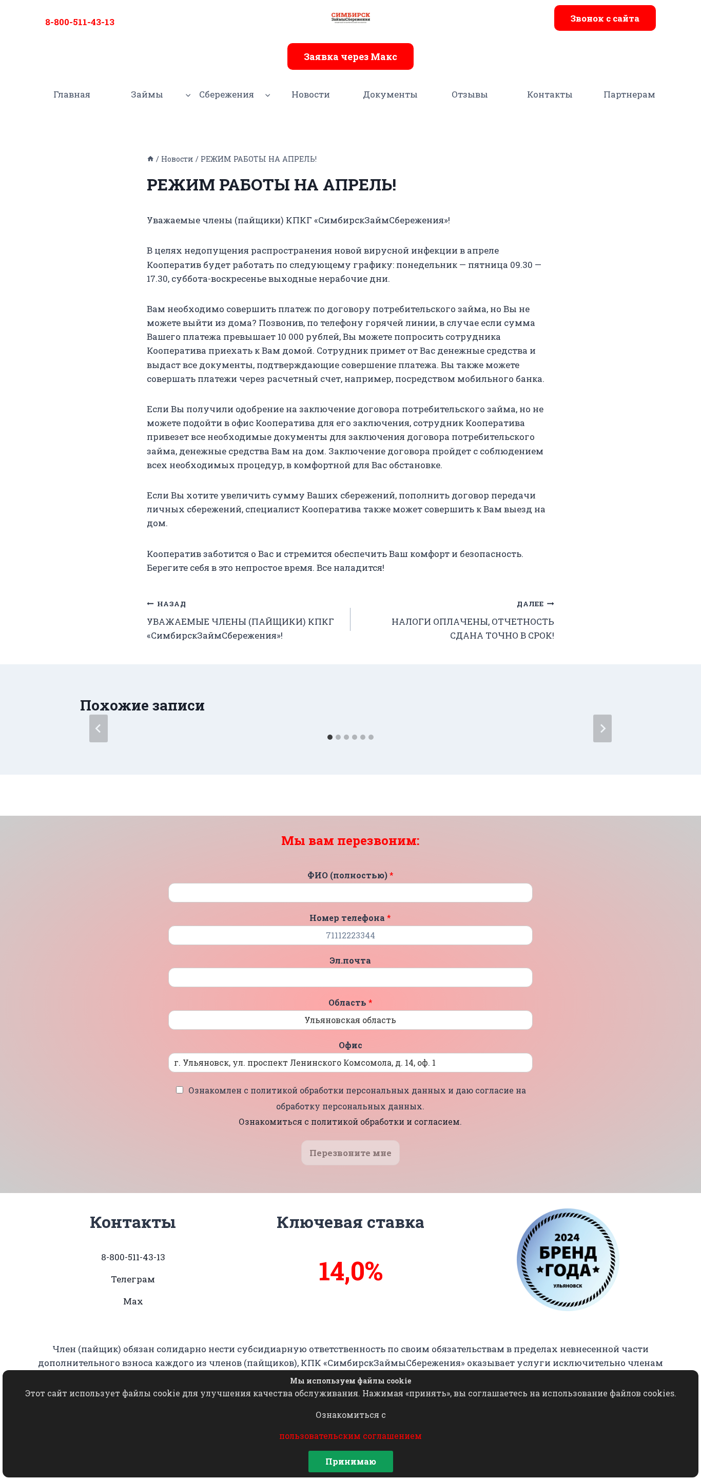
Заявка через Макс (350, 56)
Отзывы (470, 94)
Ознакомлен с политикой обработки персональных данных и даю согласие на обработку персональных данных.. (357, 1106)
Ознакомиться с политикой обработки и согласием (349, 1121)
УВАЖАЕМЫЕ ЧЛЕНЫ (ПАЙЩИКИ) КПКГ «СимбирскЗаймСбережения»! (240, 620)
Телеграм (133, 1279)
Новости (310, 94)
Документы (390, 94)
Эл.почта (350, 960)
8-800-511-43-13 (79, 22)
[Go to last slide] (98, 728)
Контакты (550, 94)
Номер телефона (350, 918)
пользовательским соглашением (350, 1435)
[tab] (330, 737)
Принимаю (350, 1461)
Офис (350, 1045)
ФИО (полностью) (350, 875)
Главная (71, 94)
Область (350, 1002)
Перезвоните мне (350, 1153)
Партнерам (629, 94)
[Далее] (602, 728)
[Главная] (150, 159)
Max (133, 1301)
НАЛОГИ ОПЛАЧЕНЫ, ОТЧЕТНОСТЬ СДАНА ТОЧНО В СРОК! (473, 620)
